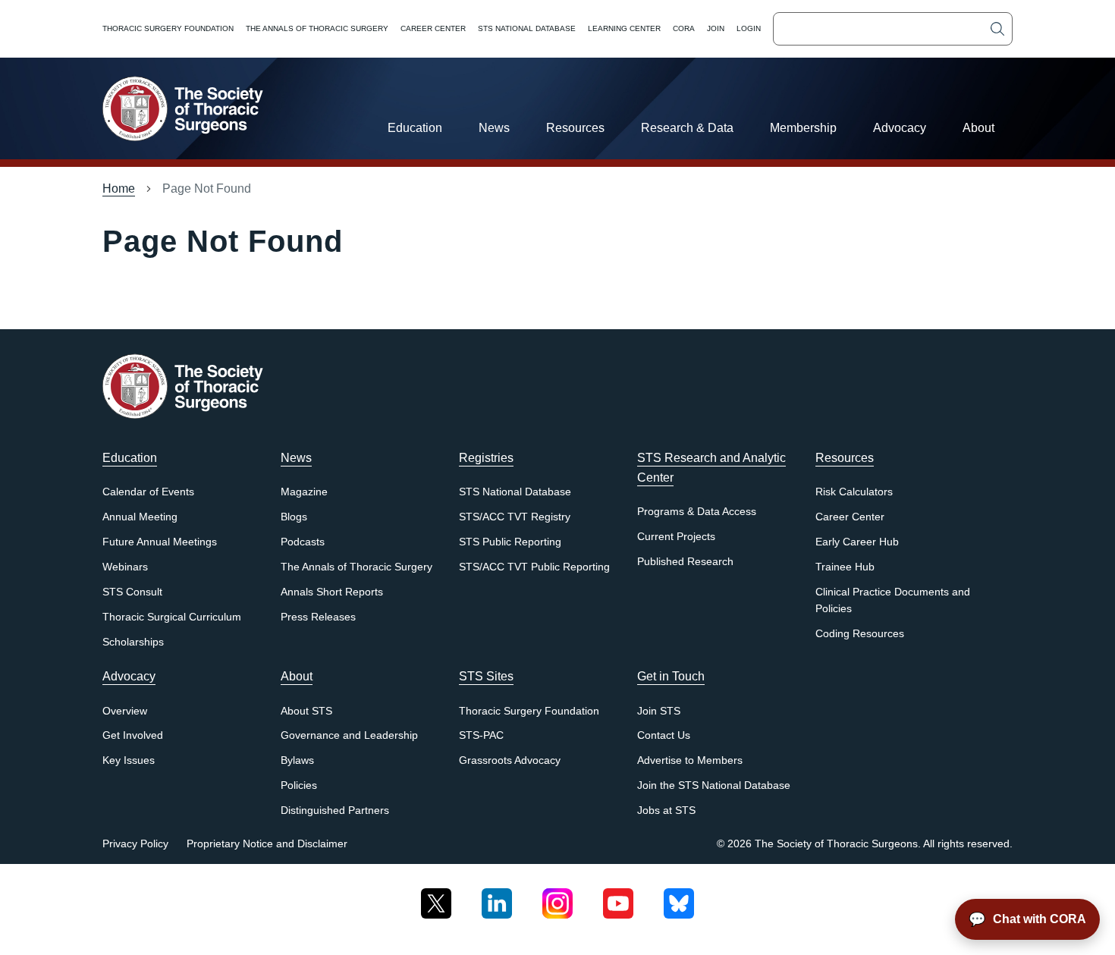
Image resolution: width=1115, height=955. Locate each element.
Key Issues (128, 760)
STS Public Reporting (510, 542)
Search (997, 29)
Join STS (658, 711)
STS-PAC (481, 735)
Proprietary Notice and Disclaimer (267, 844)
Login (749, 28)
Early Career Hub (857, 542)
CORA (684, 28)
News (494, 127)
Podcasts (303, 542)
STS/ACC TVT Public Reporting (534, 567)
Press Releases (318, 617)
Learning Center (624, 28)
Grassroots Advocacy (510, 760)
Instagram (557, 897)
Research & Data (687, 127)
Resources (575, 127)
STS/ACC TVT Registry (514, 517)
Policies (299, 785)
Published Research (685, 561)
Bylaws (297, 760)
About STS (306, 711)
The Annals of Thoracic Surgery (317, 28)
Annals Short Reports (332, 592)
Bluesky (679, 897)
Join (715, 28)
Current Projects (676, 536)
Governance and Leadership (349, 735)
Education (415, 127)
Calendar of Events (148, 492)
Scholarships (133, 642)
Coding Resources (859, 633)
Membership (803, 127)
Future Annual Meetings (159, 542)
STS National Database (527, 28)
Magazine (304, 492)
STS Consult (132, 592)
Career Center (433, 28)
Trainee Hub (845, 567)
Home (118, 188)
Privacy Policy (135, 844)
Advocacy (899, 127)
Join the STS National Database (713, 785)
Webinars (125, 567)
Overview (124, 711)
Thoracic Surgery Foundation (168, 28)
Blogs (294, 517)
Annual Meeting (139, 517)
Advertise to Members (690, 760)
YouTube (618, 897)
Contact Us (663, 735)
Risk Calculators (854, 492)
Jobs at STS (666, 810)
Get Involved (132, 735)
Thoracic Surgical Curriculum (171, 617)
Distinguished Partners (335, 810)
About (978, 127)
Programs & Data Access (696, 511)
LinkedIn (497, 897)
